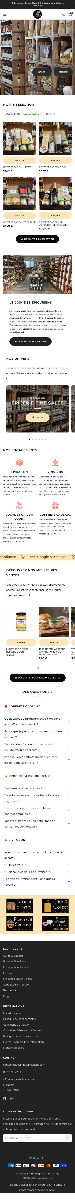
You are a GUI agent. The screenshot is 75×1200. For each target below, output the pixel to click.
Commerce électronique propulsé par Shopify (37, 1174)
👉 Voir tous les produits (30, 341)
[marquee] (37, 557)
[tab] (29, 439)
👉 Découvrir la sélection (37, 239)
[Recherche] (64, 14)
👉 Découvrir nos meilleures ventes (37, 677)
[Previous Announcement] (3, 4)
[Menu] (5, 14)
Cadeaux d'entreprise (16, 984)
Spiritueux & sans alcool (52, 77)
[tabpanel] (37, 178)
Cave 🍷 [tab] (51, 114)
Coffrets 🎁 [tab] (13, 114)
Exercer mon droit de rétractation (23, 1042)
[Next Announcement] (72, 4)
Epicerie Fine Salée (14, 961)
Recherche (10, 990)
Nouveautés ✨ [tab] (32, 114)
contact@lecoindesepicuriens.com (24, 1064)
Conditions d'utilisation (16, 1024)
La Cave (8, 973)
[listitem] (37, 4)
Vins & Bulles (59, 67)
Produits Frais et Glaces (17, 978)
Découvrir (37, 417)
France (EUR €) (36, 1157)
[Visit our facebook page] (4, 1098)
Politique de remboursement (21, 1036)
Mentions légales (13, 1047)
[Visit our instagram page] (12, 1098)
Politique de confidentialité (19, 1018)
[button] (34, 92)
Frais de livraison (12, 1013)
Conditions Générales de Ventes (22, 1030)
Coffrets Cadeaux (13, 955)
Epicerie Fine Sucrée (15, 967)
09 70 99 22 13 (12, 1072)
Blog (6, 996)
